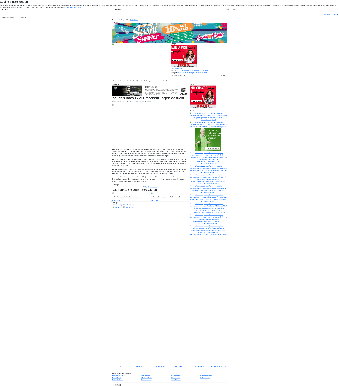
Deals (168, 81)
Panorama (157, 81)
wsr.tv (173, 81)
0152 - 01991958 (183, 70)
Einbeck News (175, 376)
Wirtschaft (143, 81)
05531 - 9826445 (182, 73)
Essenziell (3, 9)
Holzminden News (206, 376)
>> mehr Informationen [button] (331, 14)
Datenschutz (160, 367)
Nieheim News (175, 378)
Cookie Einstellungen (218, 367)
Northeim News (205, 378)
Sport (150, 81)
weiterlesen (116, 192)
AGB (121, 367)
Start (114, 81)
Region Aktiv (122, 81)
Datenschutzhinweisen (73, 7)
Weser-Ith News (176, 380)
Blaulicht (136, 81)
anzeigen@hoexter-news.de (197, 73)
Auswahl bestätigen (7, 17)
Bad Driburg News (118, 376)
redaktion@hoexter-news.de (198, 70)
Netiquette (179, 367)
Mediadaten (134, 20)
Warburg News (146, 380)
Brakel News (145, 376)
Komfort (230, 9)
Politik (129, 81)
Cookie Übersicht (198, 367)
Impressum (140, 367)
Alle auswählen (22, 17)
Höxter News (116, 378)
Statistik (116, 9)
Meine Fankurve (146, 378)
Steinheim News (117, 380)
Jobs (163, 81)
